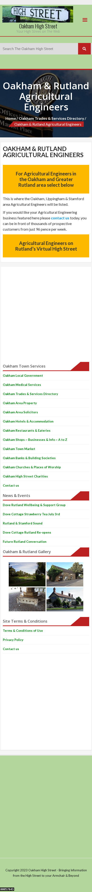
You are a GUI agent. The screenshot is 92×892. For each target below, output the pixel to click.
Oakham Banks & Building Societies (29, 458)
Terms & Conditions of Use (23, 630)
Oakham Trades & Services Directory (51, 118)
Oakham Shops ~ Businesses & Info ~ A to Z (35, 440)
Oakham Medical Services (22, 385)
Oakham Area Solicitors (20, 412)
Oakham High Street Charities (25, 476)
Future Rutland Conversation (24, 541)
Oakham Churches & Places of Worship (32, 467)
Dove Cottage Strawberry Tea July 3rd (31, 514)
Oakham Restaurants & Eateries (26, 430)
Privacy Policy (13, 640)
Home (10, 118)
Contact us (11, 485)
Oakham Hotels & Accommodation (28, 421)
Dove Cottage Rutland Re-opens (27, 532)
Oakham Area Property (20, 403)
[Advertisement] (46, 315)
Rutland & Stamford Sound (22, 523)
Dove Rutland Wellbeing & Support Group (34, 505)
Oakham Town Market (19, 449)
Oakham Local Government (23, 375)
